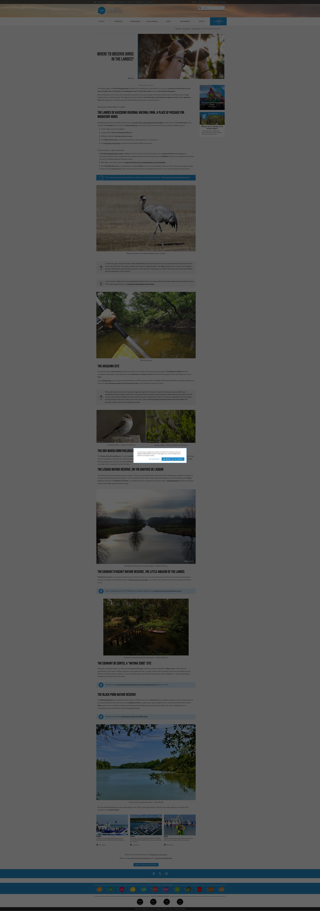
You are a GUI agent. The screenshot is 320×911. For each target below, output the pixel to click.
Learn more (155, 459)
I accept (179, 459)
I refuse (168, 459)
